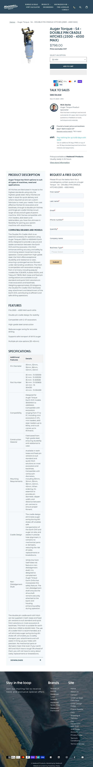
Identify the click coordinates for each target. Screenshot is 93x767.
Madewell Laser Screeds (54, 696)
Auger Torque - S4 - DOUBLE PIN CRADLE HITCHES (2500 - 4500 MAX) (47, 22)
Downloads (17, 660)
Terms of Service (77, 744)
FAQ (73, 712)
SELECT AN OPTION (58, 55)
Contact (74, 695)
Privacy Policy (76, 735)
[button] (68, 72)
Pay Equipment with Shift (75, 723)
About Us (74, 692)
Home (12, 22)
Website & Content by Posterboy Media (46, 766)
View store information (60, 162)
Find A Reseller (77, 709)
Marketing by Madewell (54, 763)
